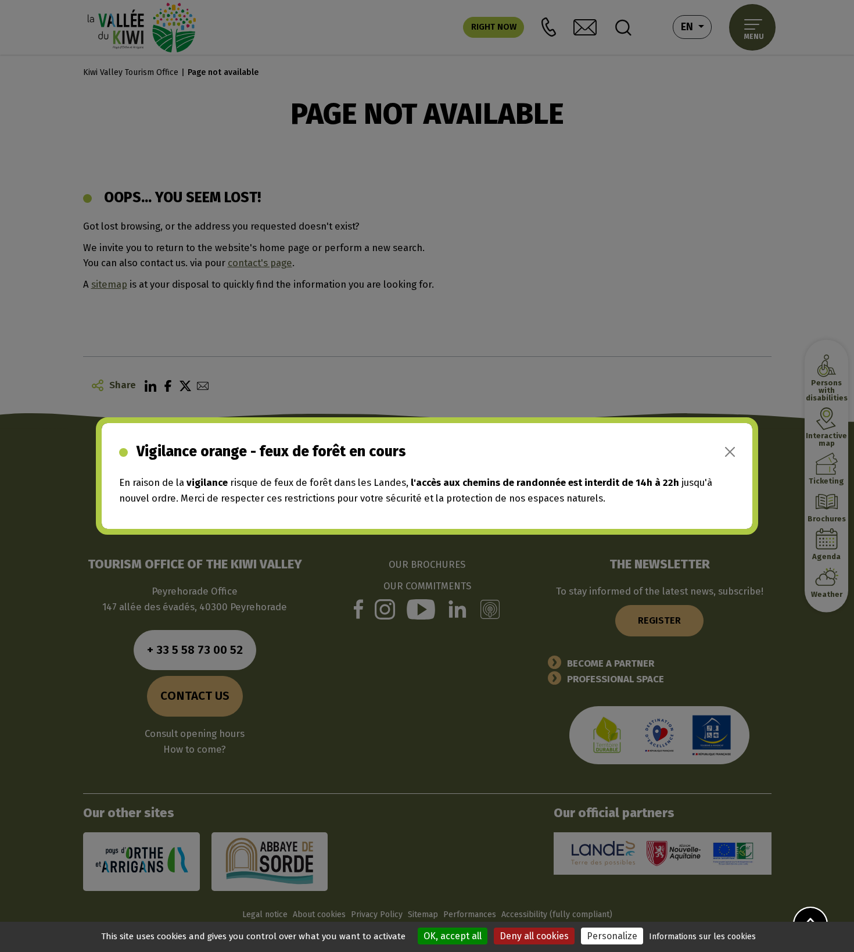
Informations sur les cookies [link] (702, 937)
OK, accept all (453, 936)
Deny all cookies (534, 936)
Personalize (612, 936)
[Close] (730, 452)
